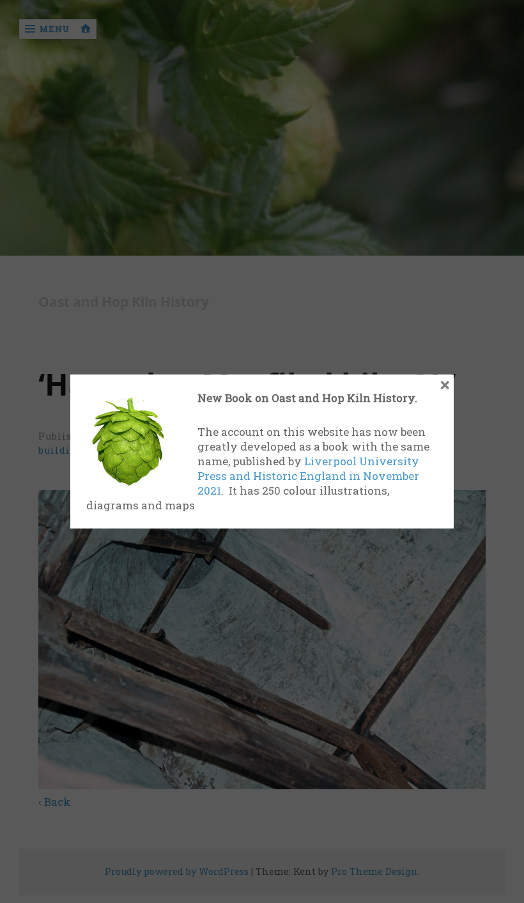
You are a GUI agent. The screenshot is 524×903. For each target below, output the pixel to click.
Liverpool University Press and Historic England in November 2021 (308, 476)
